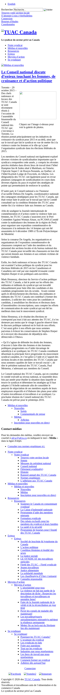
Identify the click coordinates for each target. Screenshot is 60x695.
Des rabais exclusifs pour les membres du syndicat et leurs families (39, 522)
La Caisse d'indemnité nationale (36, 509)
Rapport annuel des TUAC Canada (38, 475)
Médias (17, 417)
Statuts (23, 460)
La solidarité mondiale (31, 573)
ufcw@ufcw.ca (19, 438)
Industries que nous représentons (36, 651)
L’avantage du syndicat (32, 639)
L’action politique (29, 547)
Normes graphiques (30, 477)
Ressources (13, 51)
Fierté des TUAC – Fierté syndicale (38, 564)
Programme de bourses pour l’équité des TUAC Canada (38, 531)
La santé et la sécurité (31, 527)
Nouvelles (19, 408)
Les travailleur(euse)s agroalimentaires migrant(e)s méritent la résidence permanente (39, 619)
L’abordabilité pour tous (32, 587)
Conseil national (28, 466)
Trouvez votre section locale (34, 457)
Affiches (24, 419)
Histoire (24, 472)
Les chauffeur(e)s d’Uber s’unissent (38, 576)
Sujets (23, 411)
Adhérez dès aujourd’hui (32, 663)
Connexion (30, 668)
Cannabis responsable (31, 579)
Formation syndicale (30, 518)
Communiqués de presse (32, 414)
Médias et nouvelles (18, 48)
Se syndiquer (14, 59)
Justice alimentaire (29, 570)
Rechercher (7, 9)
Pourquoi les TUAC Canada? (35, 637)
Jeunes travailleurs (29, 567)
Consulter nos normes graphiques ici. (26, 446)
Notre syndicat (15, 45)
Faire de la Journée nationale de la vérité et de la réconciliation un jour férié (38, 605)
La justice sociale (29, 556)
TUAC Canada (32, 679)
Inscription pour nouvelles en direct (32, 422)
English (11, 4)
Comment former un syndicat (35, 660)
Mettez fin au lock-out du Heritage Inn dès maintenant (37, 627)
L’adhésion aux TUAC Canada (36, 480)
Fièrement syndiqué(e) (31, 469)
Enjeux (11, 54)
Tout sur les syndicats (31, 648)
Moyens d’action (16, 56)
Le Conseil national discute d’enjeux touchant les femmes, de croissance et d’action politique (28, 76)
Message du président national (35, 463)
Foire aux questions (30, 645)
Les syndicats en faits (31, 642)
